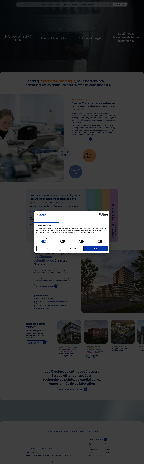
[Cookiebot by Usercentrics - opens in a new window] (100, 214)
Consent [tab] (47, 220)
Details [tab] (72, 220)
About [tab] (97, 220)
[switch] (62, 241)
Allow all (96, 248)
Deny (48, 248)
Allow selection (72, 248)
